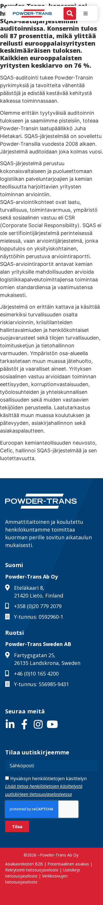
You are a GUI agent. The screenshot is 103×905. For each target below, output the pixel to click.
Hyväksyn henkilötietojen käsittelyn (46, 786)
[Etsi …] (70, 13)
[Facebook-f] (24, 724)
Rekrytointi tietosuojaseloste (31, 870)
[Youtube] (52, 724)
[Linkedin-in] (10, 724)
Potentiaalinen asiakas (68, 864)
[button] (85, 13)
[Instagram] (38, 724)
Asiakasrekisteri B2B (24, 864)
